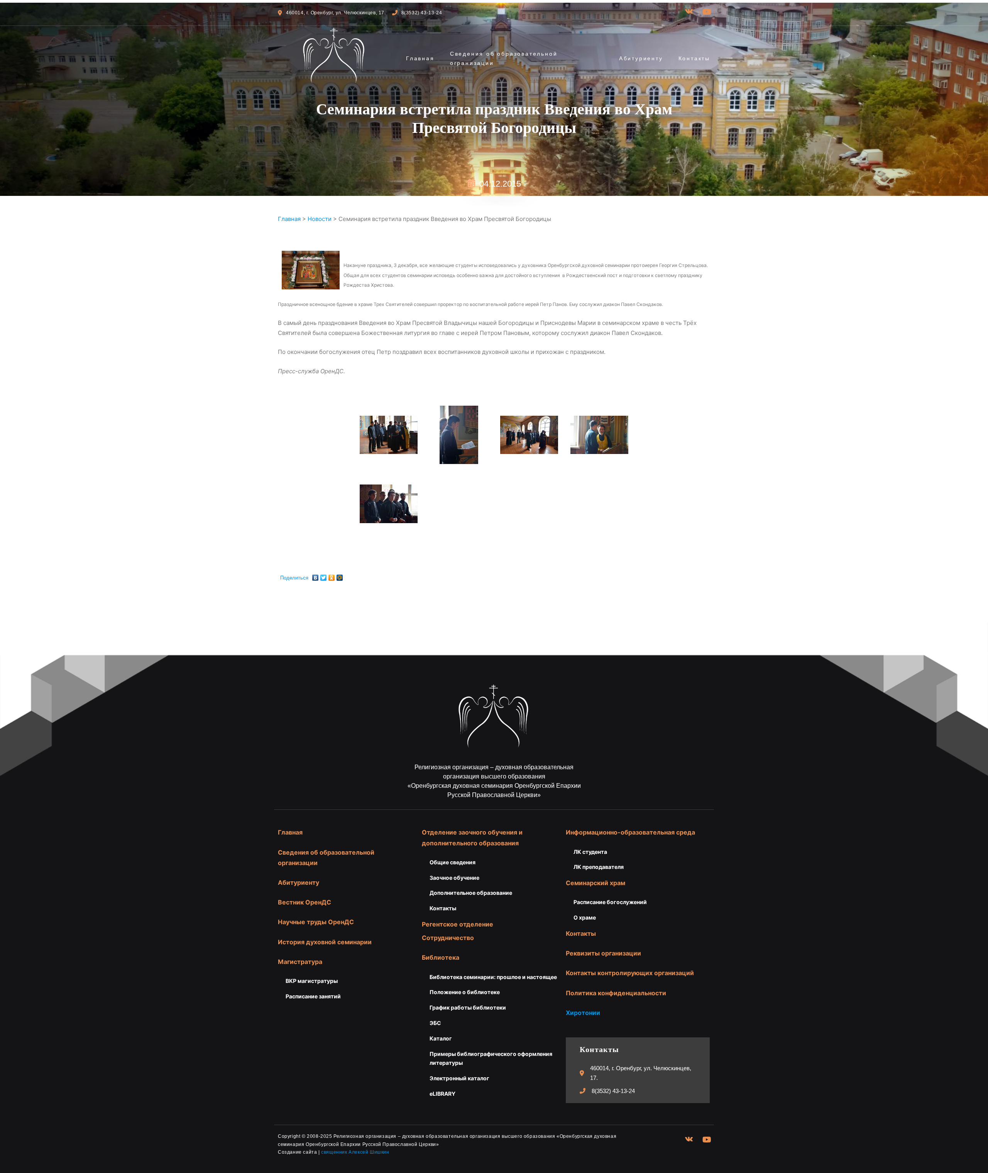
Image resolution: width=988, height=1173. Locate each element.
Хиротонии (583, 1013)
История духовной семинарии (325, 942)
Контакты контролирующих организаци (628, 973)
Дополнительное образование (471, 892)
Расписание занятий (313, 996)
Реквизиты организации (603, 953)
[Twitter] (324, 576)
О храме (585, 917)
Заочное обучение (454, 877)
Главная (420, 58)
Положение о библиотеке (465, 992)
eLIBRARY (442, 1093)
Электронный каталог (459, 1078)
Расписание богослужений (610, 902)
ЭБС (435, 1023)
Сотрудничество (448, 938)
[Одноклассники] (332, 576)
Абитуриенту (641, 58)
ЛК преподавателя (599, 867)
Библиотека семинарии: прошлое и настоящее (493, 977)
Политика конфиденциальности (616, 993)
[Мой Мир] (340, 576)
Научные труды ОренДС (316, 922)
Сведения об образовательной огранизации (504, 58)
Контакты (694, 58)
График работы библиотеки (468, 1007)
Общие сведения (452, 862)
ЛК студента (590, 851)
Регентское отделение (457, 924)
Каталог (441, 1038)
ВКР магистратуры (312, 981)
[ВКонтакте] (315, 576)
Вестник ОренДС (304, 902)
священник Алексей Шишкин (355, 1152)
